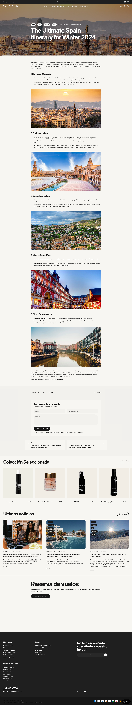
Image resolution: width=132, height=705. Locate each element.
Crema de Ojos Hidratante (45, 501)
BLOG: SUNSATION (8, 674)
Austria (93, 522)
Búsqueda (6, 648)
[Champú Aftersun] (18, 483)
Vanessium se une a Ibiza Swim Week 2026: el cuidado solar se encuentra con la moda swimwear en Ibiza (22, 556)
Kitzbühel (94, 525)
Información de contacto (38, 702)
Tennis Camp (38, 652)
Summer (51, 528)
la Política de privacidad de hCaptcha (63, 432)
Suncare (51, 531)
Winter (54, 24)
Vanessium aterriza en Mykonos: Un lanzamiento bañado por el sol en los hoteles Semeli (63, 556)
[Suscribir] (105, 654)
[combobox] (7, 2)
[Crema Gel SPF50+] (82, 483)
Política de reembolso (7, 702)
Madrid (33, 24)
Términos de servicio (9, 650)
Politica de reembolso (9, 652)
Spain (40, 24)
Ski (92, 528)
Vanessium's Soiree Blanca (42, 648)
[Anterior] (49, 2)
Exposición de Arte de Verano (43, 645)
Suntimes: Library (8, 645)
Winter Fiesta (38, 650)
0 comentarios (98, 392)
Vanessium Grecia (8, 676)
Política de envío (30, 702)
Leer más (5, 566)
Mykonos (51, 525)
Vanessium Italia (7, 669)
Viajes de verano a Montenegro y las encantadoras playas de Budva (82, 446)
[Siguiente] (82, 2)
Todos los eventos (40, 654)
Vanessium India (7, 678)
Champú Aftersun (11, 501)
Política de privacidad (9, 657)
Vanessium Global (8, 681)
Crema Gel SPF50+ (75, 501)
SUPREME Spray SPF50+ (108, 501)
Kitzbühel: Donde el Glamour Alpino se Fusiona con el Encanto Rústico (108, 556)
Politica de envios (8, 654)
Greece (50, 522)
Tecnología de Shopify (20, 700)
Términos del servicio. (78, 432)
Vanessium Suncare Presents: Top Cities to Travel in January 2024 (46, 446)
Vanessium (47, 24)
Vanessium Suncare (10, 500)
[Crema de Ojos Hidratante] (50, 483)
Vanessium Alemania (9, 672)
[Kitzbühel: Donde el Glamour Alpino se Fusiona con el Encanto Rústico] (109, 534)
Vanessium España (8, 667)
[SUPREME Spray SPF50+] (114, 483)
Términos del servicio (23, 702)
